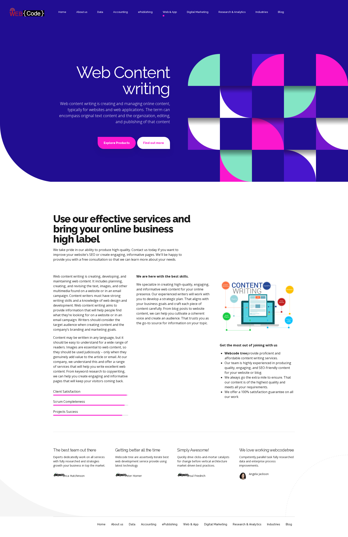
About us (81, 11)
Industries (262, 11)
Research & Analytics (232, 11)
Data (100, 11)
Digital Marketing (197, 11)
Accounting (120, 11)
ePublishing (145, 11)
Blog (281, 11)
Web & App (170, 11)
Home (62, 11)
